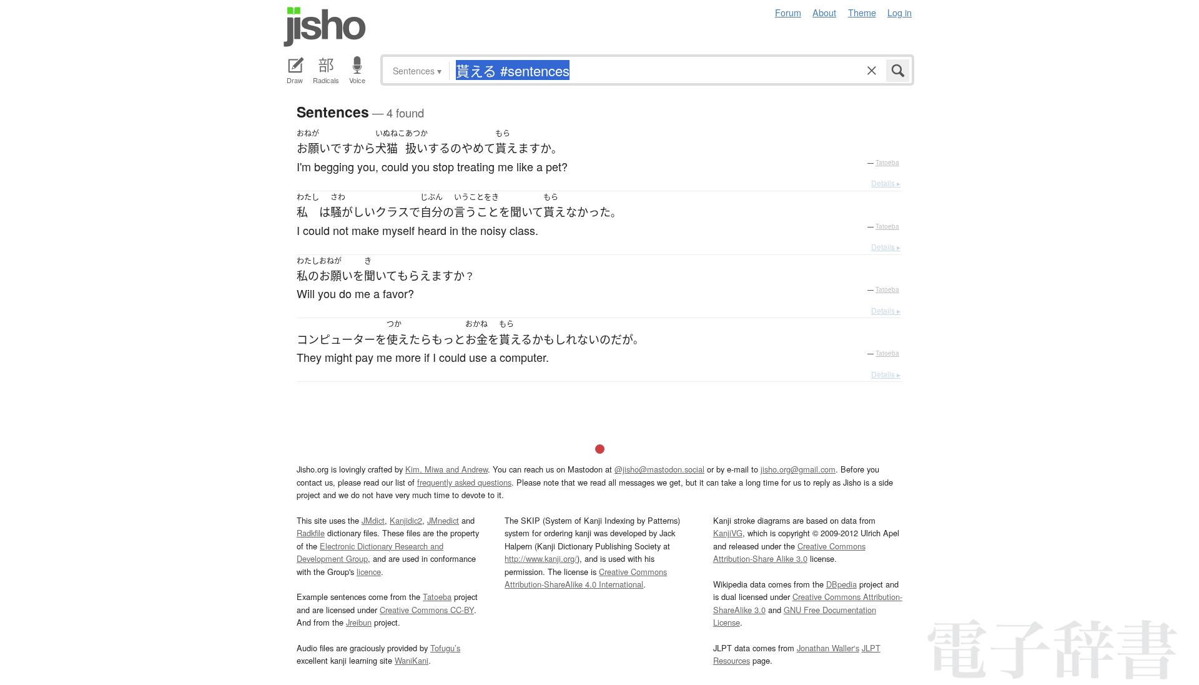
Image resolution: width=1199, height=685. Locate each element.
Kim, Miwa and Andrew (446, 469)
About (824, 12)
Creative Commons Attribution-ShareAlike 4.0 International (586, 578)
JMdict (373, 520)
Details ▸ (885, 183)
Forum (788, 12)
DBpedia (841, 584)
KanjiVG (728, 533)
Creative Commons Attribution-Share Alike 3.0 (789, 552)
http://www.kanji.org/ (541, 558)
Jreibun (359, 622)
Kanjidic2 (406, 520)
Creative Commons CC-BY (427, 610)
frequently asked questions (464, 482)
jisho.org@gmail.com (798, 469)
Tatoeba (887, 162)
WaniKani (411, 660)
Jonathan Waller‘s (828, 648)
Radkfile (311, 533)
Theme (862, 12)
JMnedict (443, 520)
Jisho (325, 27)
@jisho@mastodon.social (659, 469)
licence (369, 572)
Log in (899, 12)
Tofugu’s (445, 648)
